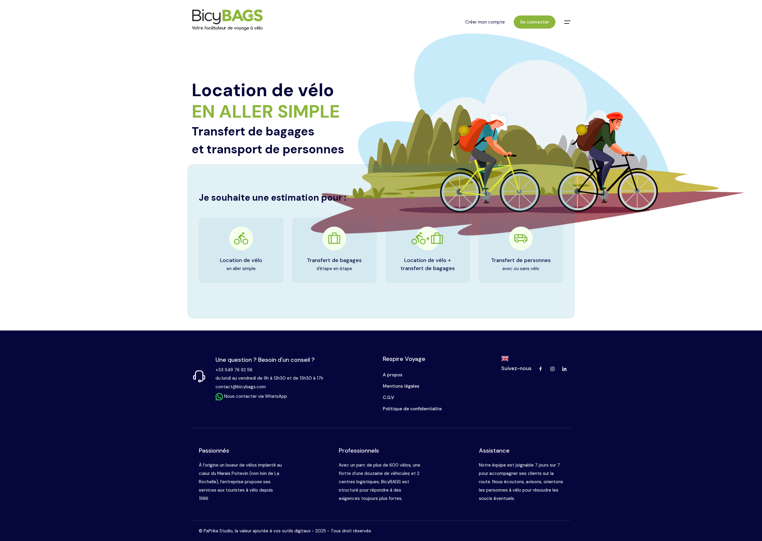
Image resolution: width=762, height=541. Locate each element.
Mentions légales (401, 386)
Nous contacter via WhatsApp (255, 396)
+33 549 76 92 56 (234, 370)
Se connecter (534, 22)
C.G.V (388, 397)
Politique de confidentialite (412, 409)
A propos (392, 375)
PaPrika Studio (218, 531)
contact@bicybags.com (241, 387)
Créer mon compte (485, 22)
